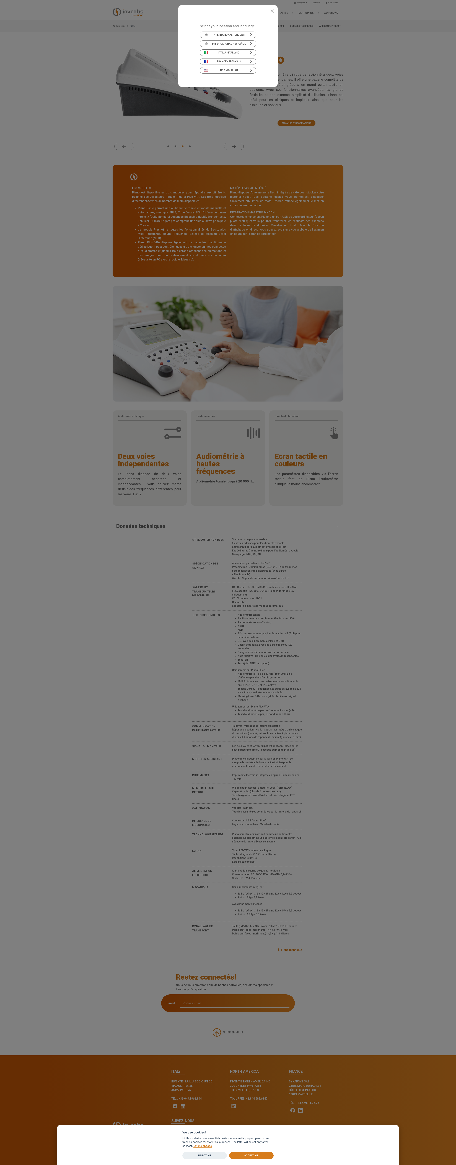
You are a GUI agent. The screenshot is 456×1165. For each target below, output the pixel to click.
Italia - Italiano (228, 52)
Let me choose (202, 1145)
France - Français (229, 61)
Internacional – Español (229, 43)
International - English (229, 34)
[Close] (272, 11)
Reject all (204, 1155)
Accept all (251, 1155)
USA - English (229, 70)
